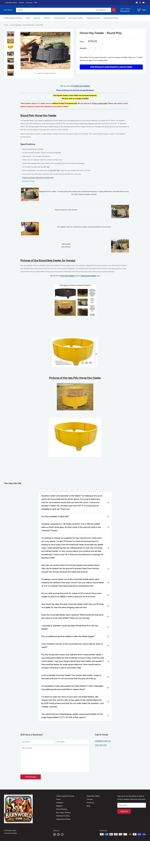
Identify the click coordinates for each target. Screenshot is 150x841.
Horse (28, 18)
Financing (29, 2)
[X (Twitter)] (140, 2)
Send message (30, 777)
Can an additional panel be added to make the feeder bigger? (68, 636)
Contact (21, 2)
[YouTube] (143, 2)
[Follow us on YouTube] (62, 834)
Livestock (36, 18)
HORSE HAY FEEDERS (81, 86)
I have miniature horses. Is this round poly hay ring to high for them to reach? (72, 645)
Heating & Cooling (93, 18)
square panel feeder (88, 276)
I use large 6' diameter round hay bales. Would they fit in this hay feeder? (69, 627)
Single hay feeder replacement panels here (37, 178)
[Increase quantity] (101, 48)
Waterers (47, 18)
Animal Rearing (59, 18)
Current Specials (15, 25)
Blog (35, 2)
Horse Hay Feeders (67, 276)
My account (125, 11)
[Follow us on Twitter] (58, 834)
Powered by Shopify (10, 833)
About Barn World (11, 2)
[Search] (113, 10)
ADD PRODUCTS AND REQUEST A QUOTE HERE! (111, 67)
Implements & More (110, 18)
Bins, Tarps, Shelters (75, 18)
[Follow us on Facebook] (54, 834)
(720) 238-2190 (101, 745)
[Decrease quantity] (90, 48)
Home (6, 25)
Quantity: (83, 48)
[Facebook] (137, 2)
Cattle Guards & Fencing (13, 18)
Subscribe (124, 811)
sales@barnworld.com (103, 741)
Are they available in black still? (55, 516)
